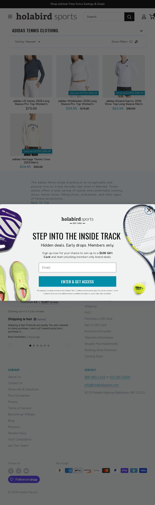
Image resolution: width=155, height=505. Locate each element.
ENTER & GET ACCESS (77, 281)
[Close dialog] (149, 210)
